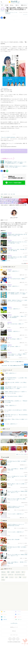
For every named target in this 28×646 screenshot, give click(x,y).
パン (16, 577)
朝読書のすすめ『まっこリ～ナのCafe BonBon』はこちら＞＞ (13, 151)
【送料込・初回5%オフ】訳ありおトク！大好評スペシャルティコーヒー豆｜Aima (16, 392)
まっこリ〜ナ (25, 14)
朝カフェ (19, 614)
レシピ (9, 194)
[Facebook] (2, 18)
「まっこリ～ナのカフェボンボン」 (8, 137)
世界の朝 (5, 619)
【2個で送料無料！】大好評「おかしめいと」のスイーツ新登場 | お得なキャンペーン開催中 (16, 388)
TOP (4, 611)
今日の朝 (19, 611)
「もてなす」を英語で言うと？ (11, 423)
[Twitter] (4, 18)
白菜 (3, 577)
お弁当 (2, 194)
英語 (8, 572)
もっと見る (24, 263)
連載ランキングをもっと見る (21, 454)
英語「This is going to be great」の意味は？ (14, 396)
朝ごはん (3, 572)
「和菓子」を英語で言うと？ (10, 373)
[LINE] (7, 171)
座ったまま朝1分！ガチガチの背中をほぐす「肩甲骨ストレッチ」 (16, 411)
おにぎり (18, 572)
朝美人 (5, 616)
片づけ (3, 579)
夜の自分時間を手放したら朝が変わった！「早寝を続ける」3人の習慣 (16, 401)
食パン (23, 572)
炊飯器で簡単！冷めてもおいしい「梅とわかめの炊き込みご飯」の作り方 (14, 415)
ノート (24, 577)
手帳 (20, 577)
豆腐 (6, 577)
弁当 (11, 194)
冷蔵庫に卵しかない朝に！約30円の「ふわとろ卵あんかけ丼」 (16, 383)
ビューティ (19, 616)
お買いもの (19, 619)
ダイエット (4, 574)
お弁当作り (5, 194)
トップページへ (14, 623)
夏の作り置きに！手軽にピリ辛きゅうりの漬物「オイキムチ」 (16, 420)
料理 (14, 194)
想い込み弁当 (4, 88)
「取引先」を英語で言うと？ (10, 405)
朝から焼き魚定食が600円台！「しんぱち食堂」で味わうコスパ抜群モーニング (16, 378)
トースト (11, 577)
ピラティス (10, 574)
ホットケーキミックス (19, 574)
